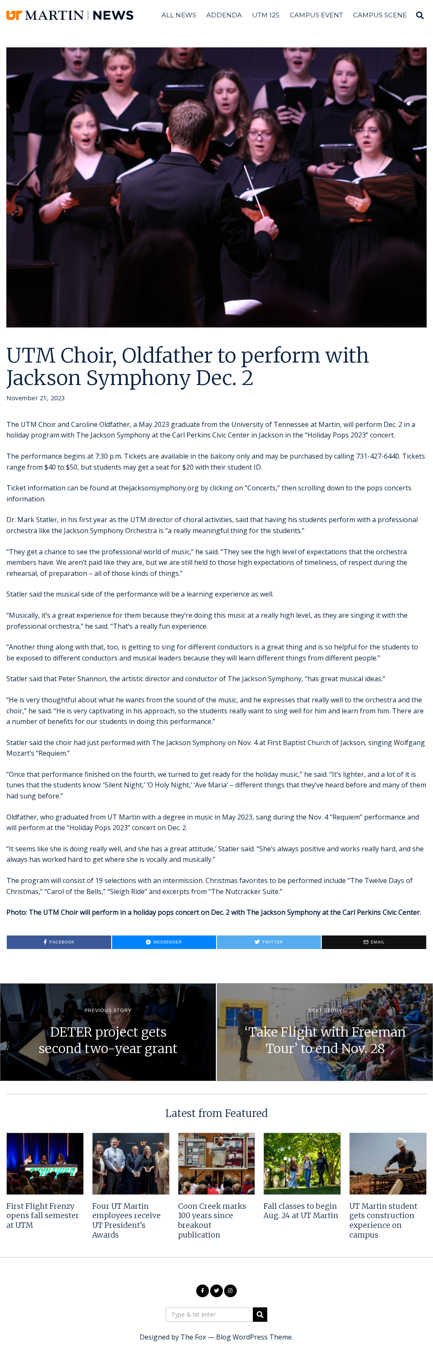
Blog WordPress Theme (254, 1337)
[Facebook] (202, 1291)
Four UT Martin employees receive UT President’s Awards (126, 1221)
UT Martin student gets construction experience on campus (383, 1221)
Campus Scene (380, 15)
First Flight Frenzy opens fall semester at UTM (42, 1216)
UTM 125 (266, 15)
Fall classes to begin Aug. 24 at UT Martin (300, 1211)
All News (179, 15)
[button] (260, 1314)
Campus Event (316, 15)
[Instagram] (230, 1291)
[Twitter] (216, 1291)
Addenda (224, 15)
